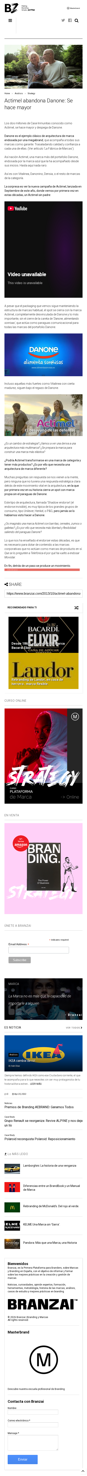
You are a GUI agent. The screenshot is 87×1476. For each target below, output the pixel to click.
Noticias (8, 1103)
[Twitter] (63, 20)
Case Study (9, 1117)
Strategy (31, 93)
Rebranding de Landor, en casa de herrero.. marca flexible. (37, 682)
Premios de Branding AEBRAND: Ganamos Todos (39, 1107)
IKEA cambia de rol (21, 1061)
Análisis (19, 93)
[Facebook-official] (70, 20)
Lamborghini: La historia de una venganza (49, 1165)
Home (7, 93)
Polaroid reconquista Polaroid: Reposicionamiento (39, 1139)
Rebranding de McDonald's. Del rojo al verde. (51, 1206)
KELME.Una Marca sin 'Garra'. (41, 1224)
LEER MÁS (35, 1084)
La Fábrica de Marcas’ (59, 148)
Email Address (18, 944)
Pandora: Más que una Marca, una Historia (50, 1242)
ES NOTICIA (12, 1027)
